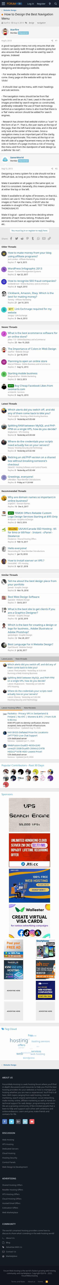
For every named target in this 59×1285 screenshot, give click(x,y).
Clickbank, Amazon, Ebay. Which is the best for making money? (31, 294)
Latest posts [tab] (7, 658)
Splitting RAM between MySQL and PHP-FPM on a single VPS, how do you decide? (32, 427)
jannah (11, 587)
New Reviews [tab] (30, 707)
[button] (3, 4)
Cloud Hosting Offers (11, 1198)
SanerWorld (17, 157)
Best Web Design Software (23, 597)
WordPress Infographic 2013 (25, 268)
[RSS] (46, 1281)
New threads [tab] (21, 658)
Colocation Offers (10, 1207)
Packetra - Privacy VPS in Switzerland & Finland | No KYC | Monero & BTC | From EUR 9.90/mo (32, 716)
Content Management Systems (28, 271)
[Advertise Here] (13, 990)
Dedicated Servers (10, 1148)
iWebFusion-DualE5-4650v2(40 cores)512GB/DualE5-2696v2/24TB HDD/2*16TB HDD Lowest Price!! (26, 748)
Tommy (11, 299)
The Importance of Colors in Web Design (32, 348)
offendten (12, 479)
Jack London (13, 259)
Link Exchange (21, 315)
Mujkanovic (12, 432)
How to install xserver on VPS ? (26, 560)
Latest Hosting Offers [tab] (11, 707)
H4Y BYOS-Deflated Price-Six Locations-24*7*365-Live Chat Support (28, 734)
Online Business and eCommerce (35, 284)
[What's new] (50, 3)
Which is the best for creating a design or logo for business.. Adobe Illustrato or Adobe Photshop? (32, 628)
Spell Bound (13, 647)
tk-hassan (12, 519)
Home (40, 1281)
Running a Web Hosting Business (34, 416)
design (31, 23)
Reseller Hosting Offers (12, 1189)
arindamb (12, 392)
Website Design (22, 351)
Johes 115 (12, 339)
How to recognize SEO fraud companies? (32, 281)
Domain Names (23, 503)
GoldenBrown (13, 284)
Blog (8, 1242)
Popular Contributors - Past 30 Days (23, 765)
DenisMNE (12, 563)
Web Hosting (8, 1139)
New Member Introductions (29, 479)
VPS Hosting (24, 432)
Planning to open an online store (27, 361)
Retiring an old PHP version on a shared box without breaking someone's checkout (32, 460)
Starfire (6, 22)
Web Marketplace (10, 1212)
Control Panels (8, 1162)
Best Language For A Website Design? (30, 644)
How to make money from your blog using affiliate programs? (29, 254)
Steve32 (11, 467)
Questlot (11, 600)
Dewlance (12, 539)
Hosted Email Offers (11, 1203)
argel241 (11, 503)
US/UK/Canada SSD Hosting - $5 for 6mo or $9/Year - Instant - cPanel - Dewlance (32, 532)
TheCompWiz (13, 416)
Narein (11, 271)
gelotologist (13, 635)
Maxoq (11, 448)
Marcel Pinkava (14, 364)
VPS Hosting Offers (11, 1194)
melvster (11, 615)
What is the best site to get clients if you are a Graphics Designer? (31, 610)
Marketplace (11, 1256)
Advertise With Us (14, 1247)
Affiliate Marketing (27, 259)
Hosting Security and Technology (28, 448)
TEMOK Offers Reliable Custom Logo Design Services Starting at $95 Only (33, 514)
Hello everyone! (17, 548)
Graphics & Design (25, 519)
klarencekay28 (14, 551)
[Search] (55, 3)
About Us (10, 1238)
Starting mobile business (22, 373)
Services (21, 392)
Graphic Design (21, 587)
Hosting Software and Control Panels (31, 467)
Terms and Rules (18, 1281)
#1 (56, 40)
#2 (56, 168)
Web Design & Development (15, 1167)
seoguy (11, 315)
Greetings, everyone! (20, 476)
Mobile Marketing (28, 376)
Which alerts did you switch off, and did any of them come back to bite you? (31, 411)
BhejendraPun (14, 376)
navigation (41, 23)
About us (31, 1281)
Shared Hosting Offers (27, 539)
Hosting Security (9, 1157)
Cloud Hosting (8, 1153)
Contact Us (11, 1251)
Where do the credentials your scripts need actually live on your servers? (30, 443)
